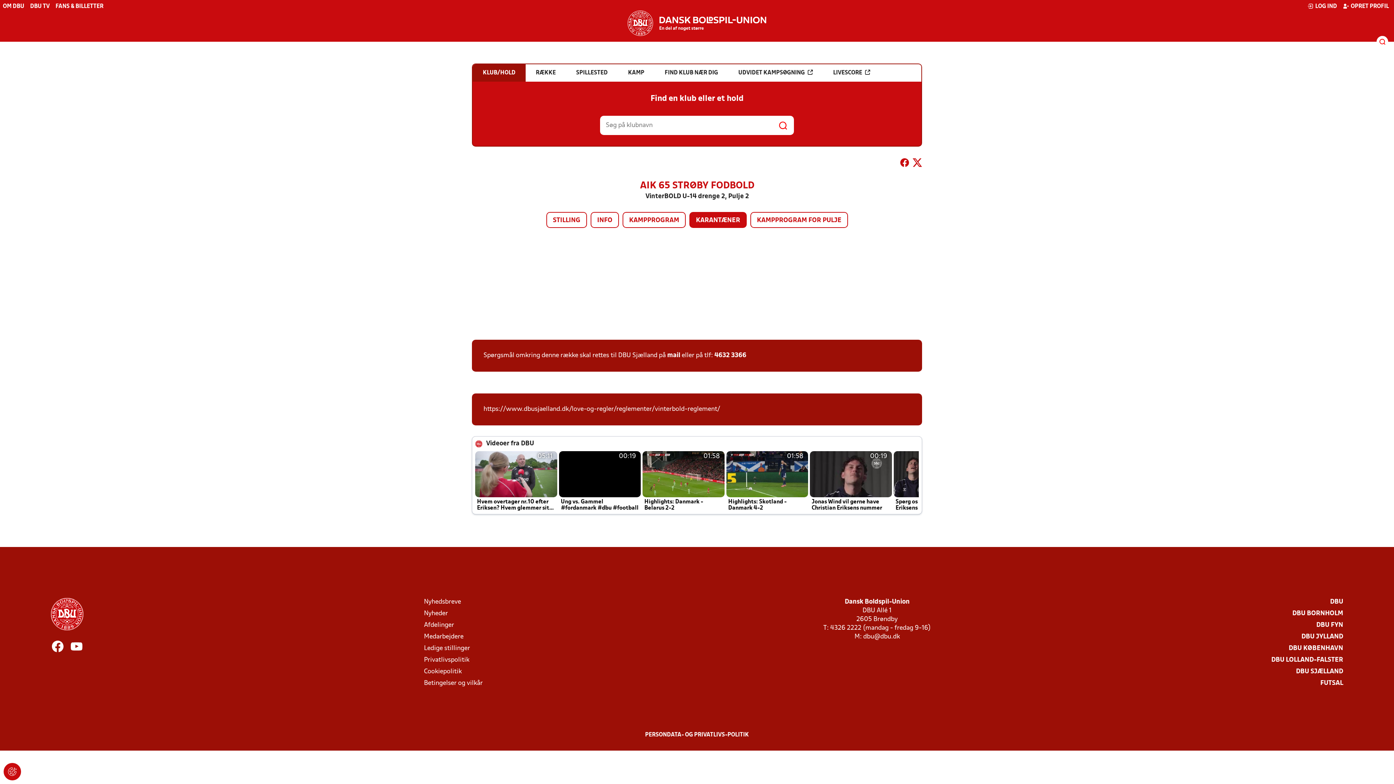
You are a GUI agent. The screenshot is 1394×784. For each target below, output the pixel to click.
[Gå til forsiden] (697, 23)
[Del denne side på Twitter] (917, 164)
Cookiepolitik (443, 672)
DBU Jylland (1322, 637)
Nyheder (436, 614)
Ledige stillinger (447, 648)
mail (673, 355)
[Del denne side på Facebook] (904, 164)
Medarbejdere (444, 637)
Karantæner (718, 220)
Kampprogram (654, 220)
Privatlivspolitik (446, 660)
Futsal (1331, 683)
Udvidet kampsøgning (771, 72)
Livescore (847, 72)
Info (604, 220)
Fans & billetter (79, 6)
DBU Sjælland (1319, 672)
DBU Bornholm (1317, 614)
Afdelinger (439, 625)
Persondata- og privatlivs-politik (697, 735)
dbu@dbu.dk (881, 637)
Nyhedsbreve (442, 602)
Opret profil (1370, 6)
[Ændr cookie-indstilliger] (12, 771)
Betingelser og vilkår (453, 683)
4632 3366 (730, 355)
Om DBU (13, 6)
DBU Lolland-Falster (1307, 660)
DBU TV (40, 6)
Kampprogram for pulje (799, 220)
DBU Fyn (1329, 625)
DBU (1336, 602)
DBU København (1316, 648)
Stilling (566, 220)
